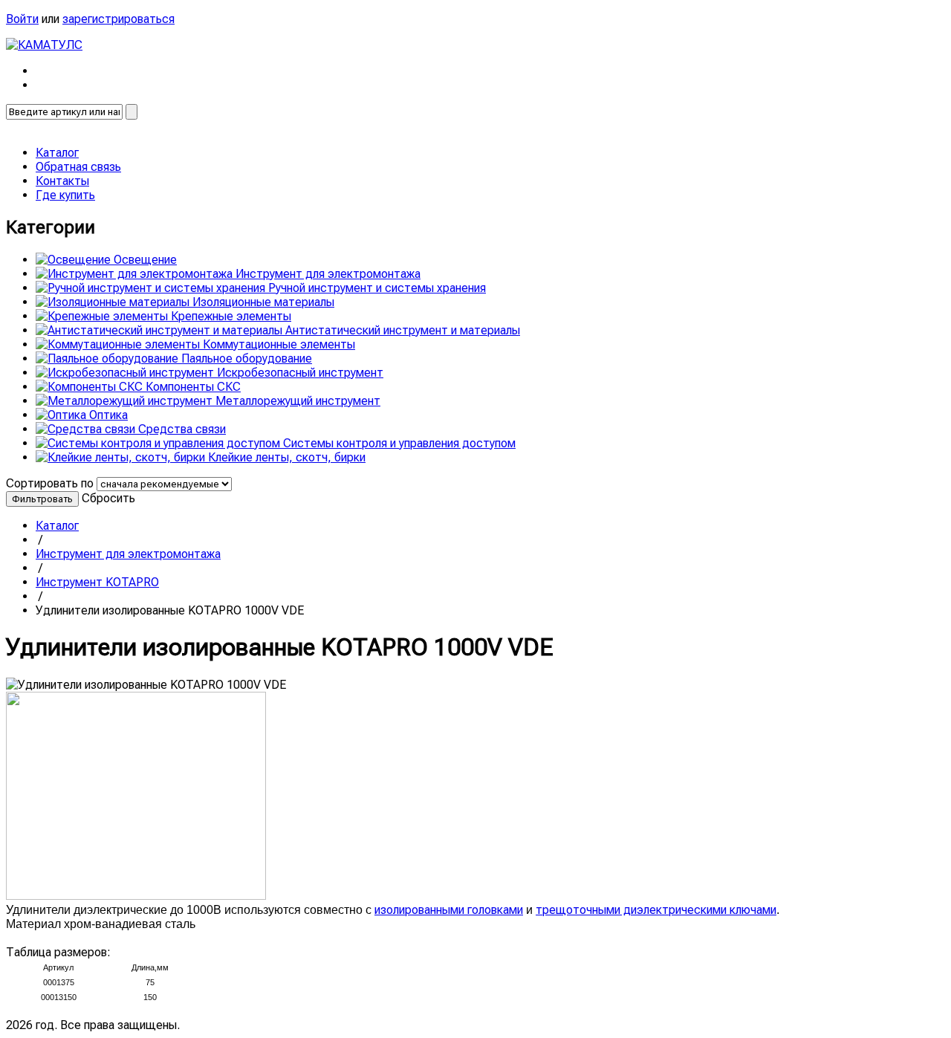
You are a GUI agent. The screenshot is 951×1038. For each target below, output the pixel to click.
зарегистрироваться (118, 19)
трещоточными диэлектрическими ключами (656, 910)
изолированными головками (448, 910)
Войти (22, 19)
